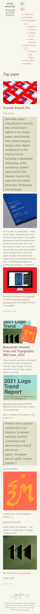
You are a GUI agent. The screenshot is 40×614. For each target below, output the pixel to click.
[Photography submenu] (25, 24)
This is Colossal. (24, 573)
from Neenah (28, 296)
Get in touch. (25, 609)
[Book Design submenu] (25, 49)
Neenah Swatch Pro (16, 108)
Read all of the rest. (12, 522)
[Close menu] (22, 9)
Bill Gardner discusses (13, 404)
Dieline (11, 113)
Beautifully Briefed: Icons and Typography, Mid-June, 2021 (18, 351)
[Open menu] (22, 3)
